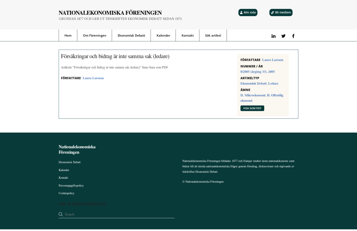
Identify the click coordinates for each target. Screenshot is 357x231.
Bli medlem (283, 12)
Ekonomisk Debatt (131, 35)
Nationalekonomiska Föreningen (205, 181)
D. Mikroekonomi (252, 95)
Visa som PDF (252, 108)
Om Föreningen (94, 35)
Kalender (163, 35)
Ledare (273, 83)
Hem (67, 35)
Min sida (250, 12)
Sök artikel (213, 35)
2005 (271, 71)
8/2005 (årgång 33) (253, 71)
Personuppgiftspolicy (71, 185)
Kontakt (188, 35)
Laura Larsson (93, 77)
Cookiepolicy (66, 193)
